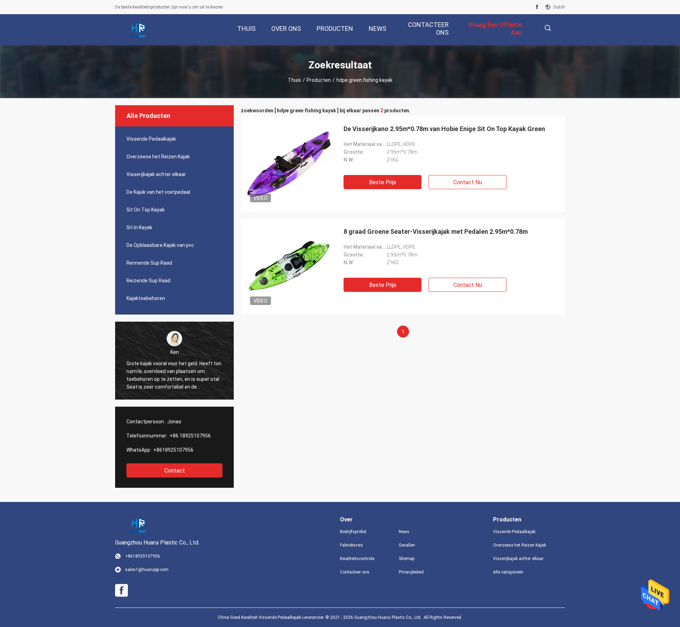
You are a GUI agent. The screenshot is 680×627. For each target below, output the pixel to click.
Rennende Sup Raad (149, 263)
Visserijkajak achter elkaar (156, 174)
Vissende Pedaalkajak (151, 139)
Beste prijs (382, 182)
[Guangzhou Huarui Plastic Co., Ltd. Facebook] (537, 7)
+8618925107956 (173, 450)
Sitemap (406, 558)
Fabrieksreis (351, 545)
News (404, 531)
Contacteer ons (354, 572)
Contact (174, 470)
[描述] (547, 28)
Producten (319, 80)
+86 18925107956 (190, 436)
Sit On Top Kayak (145, 210)
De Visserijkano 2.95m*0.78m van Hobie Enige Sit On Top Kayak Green (444, 128)
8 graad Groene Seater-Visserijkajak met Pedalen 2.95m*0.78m (436, 231)
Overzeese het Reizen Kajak (158, 156)
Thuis (294, 80)
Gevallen (407, 545)
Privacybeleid (411, 572)
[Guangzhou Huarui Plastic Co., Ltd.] (138, 30)
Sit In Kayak (139, 227)
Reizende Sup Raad (148, 280)
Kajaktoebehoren (145, 298)
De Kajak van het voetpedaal (158, 192)
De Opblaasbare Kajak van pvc (160, 245)
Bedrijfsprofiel (353, 531)
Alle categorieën (508, 572)
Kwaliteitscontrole (357, 558)
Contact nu (467, 182)
